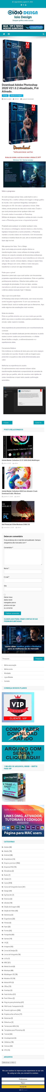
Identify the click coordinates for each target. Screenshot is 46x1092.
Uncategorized (9, 1038)
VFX (5, 1050)
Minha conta (8, 669)
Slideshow (7, 1022)
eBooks (6, 903)
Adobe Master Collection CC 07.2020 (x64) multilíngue (20, 460)
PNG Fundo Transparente (12, 1006)
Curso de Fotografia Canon (13, 887)
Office (6, 986)
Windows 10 (17, 160)
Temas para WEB (10, 1026)
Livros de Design (9, 950)
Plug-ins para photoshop (12, 1002)
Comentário (8, 547)
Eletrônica (7, 915)
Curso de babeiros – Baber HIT (8, 423)
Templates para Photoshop (13, 1030)
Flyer (5, 927)
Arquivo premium (10, 863)
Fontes (6, 931)
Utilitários (7, 1042)
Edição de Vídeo (9, 911)
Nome (6, 568)
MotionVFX (8, 982)
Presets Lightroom (10, 1010)
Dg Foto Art (8, 895)
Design (5, 95)
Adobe (6, 847)
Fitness (6, 923)
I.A (5, 943)
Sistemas (7, 1018)
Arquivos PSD (8, 867)
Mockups (7, 970)
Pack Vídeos (8, 998)
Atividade (7, 673)
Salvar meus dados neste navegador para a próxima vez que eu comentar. (10, 602)
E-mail (6, 577)
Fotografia (7, 934)
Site (5, 586)
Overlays (7, 990)
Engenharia (8, 919)
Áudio (6, 875)
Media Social (8, 966)
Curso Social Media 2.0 (39, 423)
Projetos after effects (11, 1014)
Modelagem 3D (9, 974)
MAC (5, 962)
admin (16, 99)
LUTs (5, 958)
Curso (6, 883)
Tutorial (6, 1034)
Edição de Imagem (16, 95)
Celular (6, 879)
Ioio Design (23, 17)
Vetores (7, 1046)
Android (7, 855)
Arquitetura (8, 859)
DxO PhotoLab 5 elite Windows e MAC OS (16, 524)
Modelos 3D (8, 978)
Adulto (6, 851)
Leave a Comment (28, 99)
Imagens (7, 946)
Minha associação (10, 665)
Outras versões (28, 160)
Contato (7, 681)
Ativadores (8, 871)
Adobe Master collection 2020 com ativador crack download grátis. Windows (19, 492)
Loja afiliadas (8, 677)
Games (6, 939)
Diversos (7, 899)
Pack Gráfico (8, 994)
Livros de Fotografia (10, 954)
